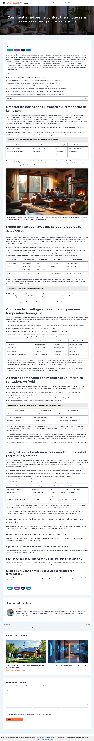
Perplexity (17, 50)
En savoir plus (46, 739)
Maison (18, 670)
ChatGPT (10, 50)
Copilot (28, 50)
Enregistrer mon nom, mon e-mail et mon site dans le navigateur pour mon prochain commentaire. (29, 714)
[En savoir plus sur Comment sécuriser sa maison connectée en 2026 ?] (68, 651)
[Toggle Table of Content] (84, 98)
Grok (23, 50)
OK (52, 739)
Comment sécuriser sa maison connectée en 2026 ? (67, 665)
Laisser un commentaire (11, 670)
